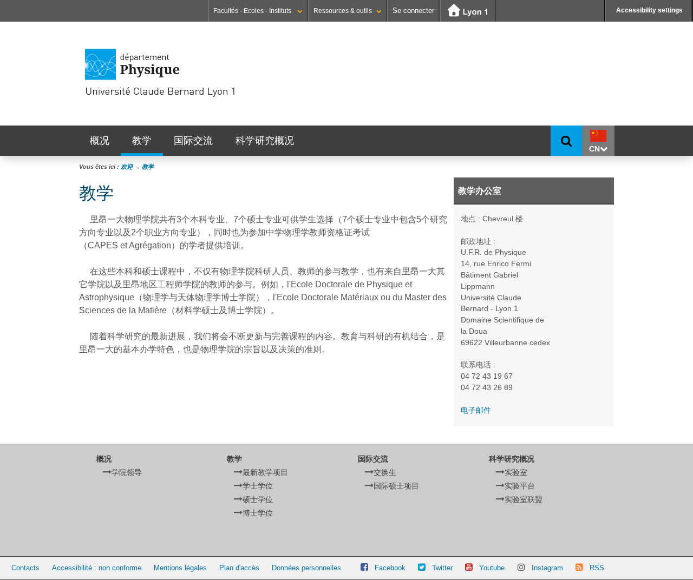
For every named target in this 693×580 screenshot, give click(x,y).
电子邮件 (476, 410)
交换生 (385, 472)
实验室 (516, 472)
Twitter (442, 568)
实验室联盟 (523, 499)
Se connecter (413, 10)
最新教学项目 (265, 472)
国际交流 (193, 140)
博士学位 (258, 513)
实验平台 (520, 486)
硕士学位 (258, 499)
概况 (99, 140)
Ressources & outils (342, 11)
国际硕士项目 (396, 486)
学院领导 (127, 472)
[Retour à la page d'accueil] (198, 73)
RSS (597, 568)
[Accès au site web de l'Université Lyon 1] (468, 11)
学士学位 (258, 486)
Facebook (390, 568)
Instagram (547, 568)
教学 (142, 140)
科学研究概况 (265, 140)
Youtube (492, 568)
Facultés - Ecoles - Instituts (253, 11)
